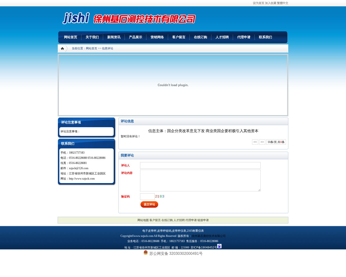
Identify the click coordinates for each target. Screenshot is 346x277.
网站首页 (70, 37)
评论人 (125, 165)
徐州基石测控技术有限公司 (209, 236)
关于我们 (92, 37)
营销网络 (157, 37)
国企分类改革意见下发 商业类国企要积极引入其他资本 (212, 131)
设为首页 (258, 3)
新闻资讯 (114, 37)
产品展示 (135, 37)
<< (255, 142)
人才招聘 (222, 37)
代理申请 (243, 37)
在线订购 (200, 37)
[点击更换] (160, 196)
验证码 (125, 196)
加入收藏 (270, 3)
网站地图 (143, 220)
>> (262, 142)
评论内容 (127, 173)
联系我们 (265, 37)
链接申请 (203, 220)
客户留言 (178, 37)
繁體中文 (282, 3)
